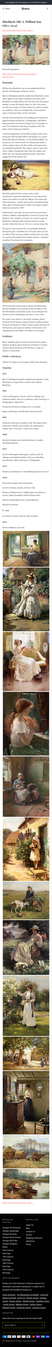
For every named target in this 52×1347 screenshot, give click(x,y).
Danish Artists (29, 1301)
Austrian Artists (39, 1307)
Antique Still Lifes (10, 1240)
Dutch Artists (9, 1304)
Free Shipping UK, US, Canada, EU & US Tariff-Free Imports (26, 2)
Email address (10, 1322)
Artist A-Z (21, 1298)
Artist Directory (9, 1295)
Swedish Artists (42, 1301)
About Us (29, 1225)
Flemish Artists (8, 1307)
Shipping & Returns (34, 1238)
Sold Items (30, 1241)
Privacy (29, 1234)
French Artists (15, 1301)
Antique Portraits (9, 1234)
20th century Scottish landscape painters (19, 74)
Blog (28, 1228)
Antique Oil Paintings (11, 1227)
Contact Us (30, 1231)
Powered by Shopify (30, 1341)
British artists (8, 77)
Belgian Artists (22, 1304)
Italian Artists (36, 1304)
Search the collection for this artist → (18, 30)
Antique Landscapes (10, 1231)
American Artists (24, 1307)
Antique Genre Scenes (11, 1237)
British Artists (33, 1298)
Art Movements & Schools (28, 1295)
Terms (28, 1244)
